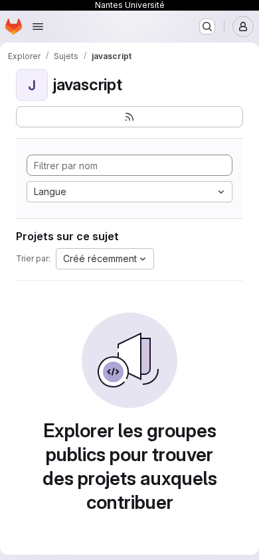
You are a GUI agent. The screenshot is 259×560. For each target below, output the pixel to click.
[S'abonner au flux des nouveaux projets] (129, 116)
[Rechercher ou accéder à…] (207, 27)
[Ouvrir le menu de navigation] (37, 26)
